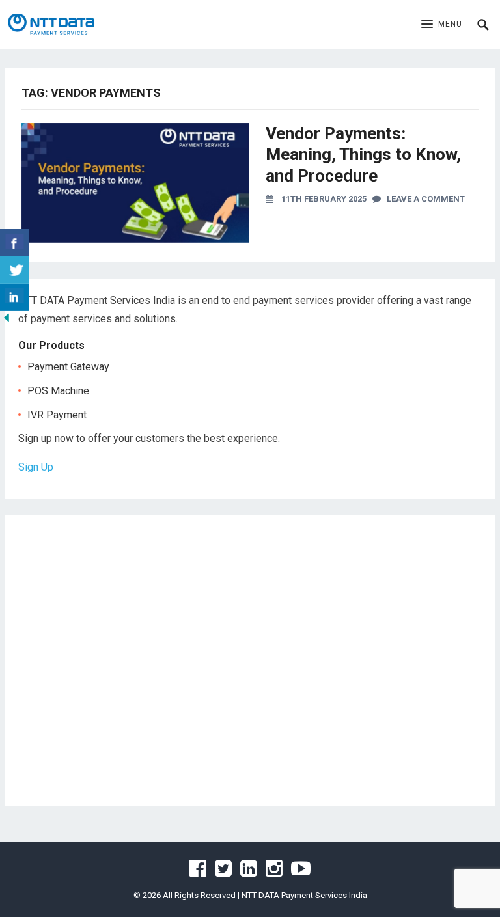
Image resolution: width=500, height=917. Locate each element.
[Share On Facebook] (14, 242)
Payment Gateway (68, 367)
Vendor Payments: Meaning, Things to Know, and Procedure (363, 154)
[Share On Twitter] (14, 270)
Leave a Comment (423, 199)
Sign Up (35, 467)
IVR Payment (57, 415)
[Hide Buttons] (6, 320)
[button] (441, 24)
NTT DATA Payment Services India (304, 895)
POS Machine (58, 391)
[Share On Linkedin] (14, 297)
